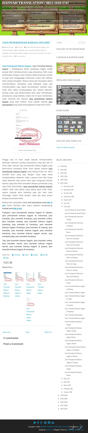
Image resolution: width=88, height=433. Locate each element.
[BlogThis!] (7, 262)
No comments (20, 56)
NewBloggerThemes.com (75, 430)
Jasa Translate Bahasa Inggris (75, 292)
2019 (62, 399)
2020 (62, 395)
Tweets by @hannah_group (65, 147)
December (67, 186)
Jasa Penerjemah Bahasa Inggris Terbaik (30, 314)
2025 (62, 170)
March (66, 385)
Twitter (26, 255)
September (67, 196)
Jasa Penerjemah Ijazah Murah (75, 213)
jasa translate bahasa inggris (35, 47)
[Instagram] (49, 422)
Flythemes (49, 430)
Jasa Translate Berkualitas (73, 315)
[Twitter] (34, 422)
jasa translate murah (40, 53)
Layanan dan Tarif (59, 21)
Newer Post (7, 332)
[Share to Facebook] (11, 262)
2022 (62, 180)
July (65, 203)
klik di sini (17, 208)
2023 (62, 176)
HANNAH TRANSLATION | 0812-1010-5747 (35, 3)
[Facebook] (38, 422)
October (66, 193)
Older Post (48, 332)
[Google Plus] (41, 422)
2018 (62, 402)
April (65, 382)
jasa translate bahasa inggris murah (21, 53)
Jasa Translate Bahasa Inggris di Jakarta (18, 290)
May (65, 378)
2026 (62, 166)
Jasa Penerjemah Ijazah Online (75, 210)
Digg (7, 258)
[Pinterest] (45, 422)
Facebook (16, 255)
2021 (62, 183)
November (67, 190)
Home (21, 21)
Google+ (35, 255)
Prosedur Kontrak (37, 21)
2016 (62, 409)
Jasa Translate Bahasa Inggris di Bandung (6, 290)
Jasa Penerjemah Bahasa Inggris (26, 42)
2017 (62, 405)
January (66, 392)
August (66, 200)
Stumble (45, 255)
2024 (62, 173)
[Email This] (4, 262)
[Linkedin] (53, 422)
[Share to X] (9, 262)
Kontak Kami (78, 21)
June (65, 206)
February (67, 389)
